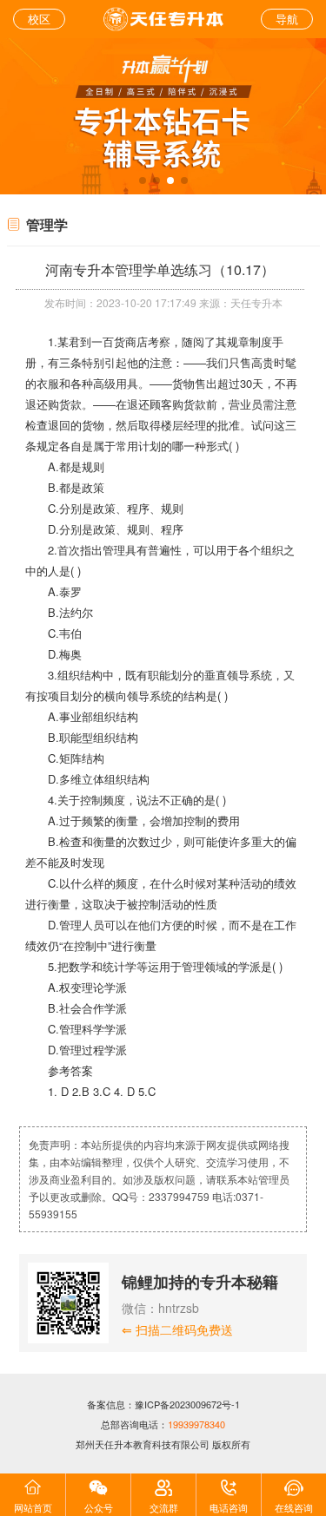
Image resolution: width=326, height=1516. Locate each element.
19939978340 (196, 1424)
